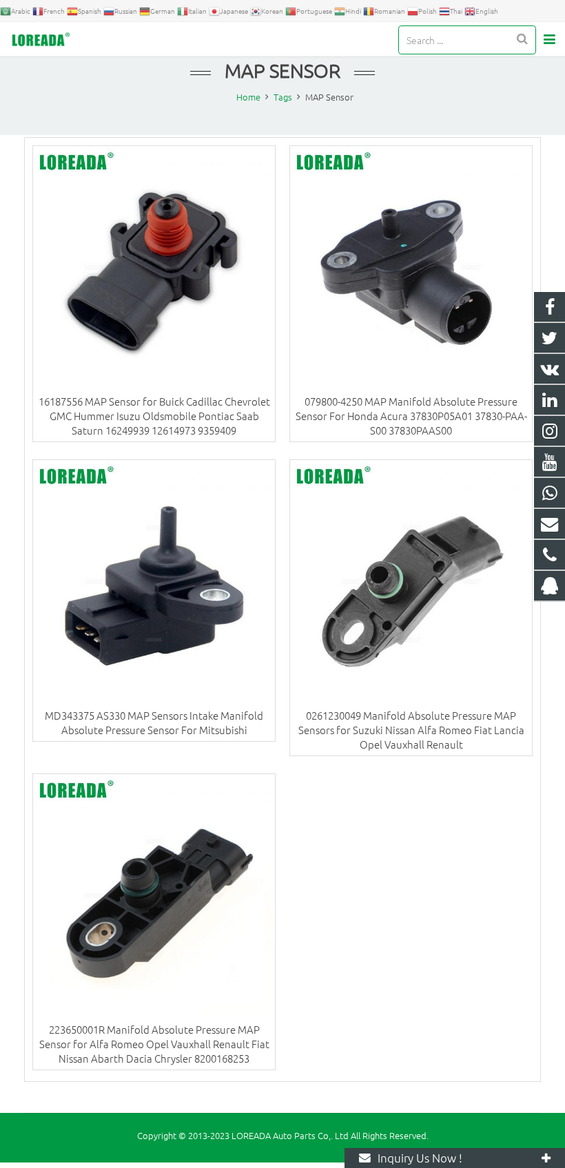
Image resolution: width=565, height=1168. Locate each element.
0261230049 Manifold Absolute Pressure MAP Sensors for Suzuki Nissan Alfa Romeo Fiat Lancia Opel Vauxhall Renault (411, 729)
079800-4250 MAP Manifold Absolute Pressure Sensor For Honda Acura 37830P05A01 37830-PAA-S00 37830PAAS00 (411, 415)
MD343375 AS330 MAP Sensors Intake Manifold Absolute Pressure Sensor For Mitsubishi (154, 722)
